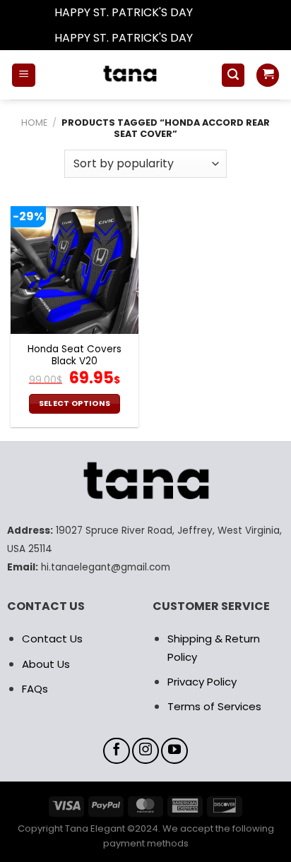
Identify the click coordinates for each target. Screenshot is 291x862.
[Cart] (267, 75)
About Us (46, 664)
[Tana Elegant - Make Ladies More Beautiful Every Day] (128, 75)
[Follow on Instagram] (145, 751)
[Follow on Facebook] (116, 751)
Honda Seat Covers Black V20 (74, 355)
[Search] (233, 75)
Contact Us (52, 638)
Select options (75, 403)
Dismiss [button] (216, 12)
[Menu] (23, 75)
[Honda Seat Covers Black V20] (74, 270)
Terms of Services (214, 706)
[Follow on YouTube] (174, 751)
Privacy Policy (202, 681)
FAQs (35, 688)
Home (34, 122)
